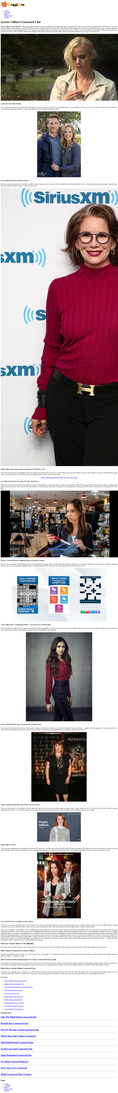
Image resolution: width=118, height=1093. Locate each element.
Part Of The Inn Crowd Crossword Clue (20, 1030)
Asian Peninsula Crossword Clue (16, 1055)
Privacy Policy (8, 1089)
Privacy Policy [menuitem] (8, 16)
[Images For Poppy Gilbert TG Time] (59, 827)
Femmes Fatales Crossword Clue (14, 984)
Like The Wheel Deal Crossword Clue (19, 1017)
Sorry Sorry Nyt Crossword (14, 1068)
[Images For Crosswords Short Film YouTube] (59, 67)
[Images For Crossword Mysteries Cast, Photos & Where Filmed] (59, 885)
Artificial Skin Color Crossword (13, 996)
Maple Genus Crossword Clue (13, 1000)
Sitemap (6, 1090)
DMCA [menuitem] (6, 14)
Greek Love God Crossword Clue (16, 1049)
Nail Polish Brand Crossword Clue (17, 1042)
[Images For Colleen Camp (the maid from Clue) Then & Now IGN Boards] (59, 767)
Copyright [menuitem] (7, 12)
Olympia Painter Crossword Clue (14, 1003)
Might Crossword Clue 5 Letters (16, 1074)
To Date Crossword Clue (11, 993)
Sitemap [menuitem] (6, 17)
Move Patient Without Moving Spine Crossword (18, 987)
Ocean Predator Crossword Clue (13, 1009)
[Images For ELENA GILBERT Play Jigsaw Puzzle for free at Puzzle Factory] (59, 677)
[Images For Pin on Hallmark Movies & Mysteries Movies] (59, 144)
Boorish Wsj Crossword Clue (14, 1023)
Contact (6, 1084)
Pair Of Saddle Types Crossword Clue (15, 981)
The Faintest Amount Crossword (13, 1006)
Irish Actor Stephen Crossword (13, 990)
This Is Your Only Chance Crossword (18, 1036)
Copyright (7, 1085)
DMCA (6, 1087)
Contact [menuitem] (6, 11)
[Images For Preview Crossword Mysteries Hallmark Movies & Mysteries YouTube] (59, 524)
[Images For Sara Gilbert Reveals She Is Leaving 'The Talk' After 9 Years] (59, 477)
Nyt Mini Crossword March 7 (15, 1061)
